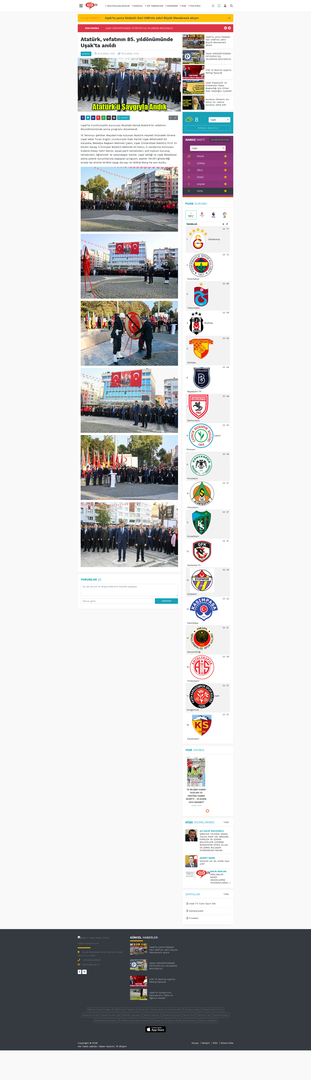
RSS (215, 1043)
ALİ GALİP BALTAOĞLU (212, 831)
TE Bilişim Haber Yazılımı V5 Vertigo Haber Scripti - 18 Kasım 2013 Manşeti (196, 795)
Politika (195, 6)
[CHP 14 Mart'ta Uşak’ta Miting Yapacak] (193, 72)
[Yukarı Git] (302, 1071)
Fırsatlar (193, 918)
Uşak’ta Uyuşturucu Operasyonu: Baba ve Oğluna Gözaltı (161, 995)
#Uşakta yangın (192, 1009)
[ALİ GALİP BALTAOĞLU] (192, 835)
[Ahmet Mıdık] (192, 861)
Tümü (226, 822)
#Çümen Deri (204, 1015)
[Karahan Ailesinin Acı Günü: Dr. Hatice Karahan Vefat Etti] (193, 103)
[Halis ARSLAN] (197, 874)
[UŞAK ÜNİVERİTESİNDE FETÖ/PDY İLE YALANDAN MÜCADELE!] (193, 57)
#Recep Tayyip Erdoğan (99, 1009)
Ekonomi (172, 6)
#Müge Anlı (159, 1021)
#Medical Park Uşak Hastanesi (135, 1021)
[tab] (191, 214)
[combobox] (219, 120)
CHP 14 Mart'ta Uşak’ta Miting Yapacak (127, 28)
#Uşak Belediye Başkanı (106, 1021)
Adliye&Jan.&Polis (118, 6)
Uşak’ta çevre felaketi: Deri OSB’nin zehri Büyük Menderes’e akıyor (152, 18)
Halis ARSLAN (218, 871)
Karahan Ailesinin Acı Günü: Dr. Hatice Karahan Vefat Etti (217, 102)
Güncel (138, 6)
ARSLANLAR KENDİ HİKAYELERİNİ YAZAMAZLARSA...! (220, 878)
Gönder (166, 601)
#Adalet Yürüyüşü (171, 1015)
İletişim (206, 1043)
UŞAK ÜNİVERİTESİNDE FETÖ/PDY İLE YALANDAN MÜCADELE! (218, 56)
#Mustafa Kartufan (188, 1021)
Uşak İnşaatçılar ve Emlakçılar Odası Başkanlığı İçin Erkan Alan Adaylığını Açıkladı (219, 86)
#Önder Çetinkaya (132, 1015)
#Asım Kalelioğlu (208, 1021)
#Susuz (171, 1021)
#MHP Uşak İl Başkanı (124, 1009)
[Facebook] (79, 972)
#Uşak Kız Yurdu (91, 1015)
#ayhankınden (221, 1015)
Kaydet (124, 118)
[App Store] (155, 1029)
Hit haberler (155, 6)
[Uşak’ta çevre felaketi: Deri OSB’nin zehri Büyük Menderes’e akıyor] (193, 41)
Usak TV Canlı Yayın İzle (202, 903)
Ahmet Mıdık (207, 858)
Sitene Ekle (227, 1043)
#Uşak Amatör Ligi (111, 1015)
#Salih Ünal (189, 1015)
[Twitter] (84, 972)
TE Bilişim (121, 1046)
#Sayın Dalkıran (151, 1015)
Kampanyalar (196, 911)
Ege (184, 6)
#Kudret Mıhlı (174, 1009)
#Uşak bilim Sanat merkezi (152, 1009)
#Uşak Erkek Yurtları (213, 1009)
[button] (81, 5)
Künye (195, 1043)
